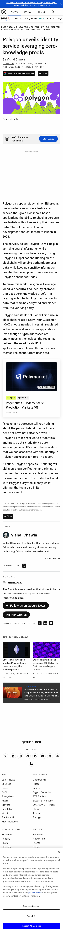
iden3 (6, 289)
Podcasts (38, 834)
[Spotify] (50, 756)
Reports (6, 838)
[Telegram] (35, 756)
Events (36, 842)
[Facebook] (28, 756)
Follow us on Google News (26, 605)
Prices (36, 783)
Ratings (37, 817)
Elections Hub (9, 817)
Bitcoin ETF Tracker (43, 800)
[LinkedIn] (13, 756)
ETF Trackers (40, 796)
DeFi (4, 792)
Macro (5, 800)
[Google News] (57, 756)
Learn (5, 842)
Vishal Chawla (16, 59)
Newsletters (39, 838)
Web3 (5, 813)
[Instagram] (20, 756)
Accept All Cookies (31, 926)
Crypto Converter (42, 792)
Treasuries (38, 813)
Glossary (6, 847)
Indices (36, 788)
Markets (6, 804)
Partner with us (16, 615)
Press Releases (10, 821)
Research (7, 834)
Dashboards (39, 779)
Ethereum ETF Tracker (44, 804)
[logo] (3, 12)
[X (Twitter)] (5, 756)
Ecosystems (8, 796)
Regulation (7, 809)
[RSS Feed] (31, 764)
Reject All (31, 916)
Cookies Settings (31, 906)
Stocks (36, 809)
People (36, 847)
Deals (5, 788)
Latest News (8, 779)
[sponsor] (12, 692)
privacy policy (34, 892)
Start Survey (48, 139)
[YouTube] (43, 756)
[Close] (59, 852)
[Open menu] (59, 12)
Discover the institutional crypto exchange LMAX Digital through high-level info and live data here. (31, 3)
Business (6, 783)
